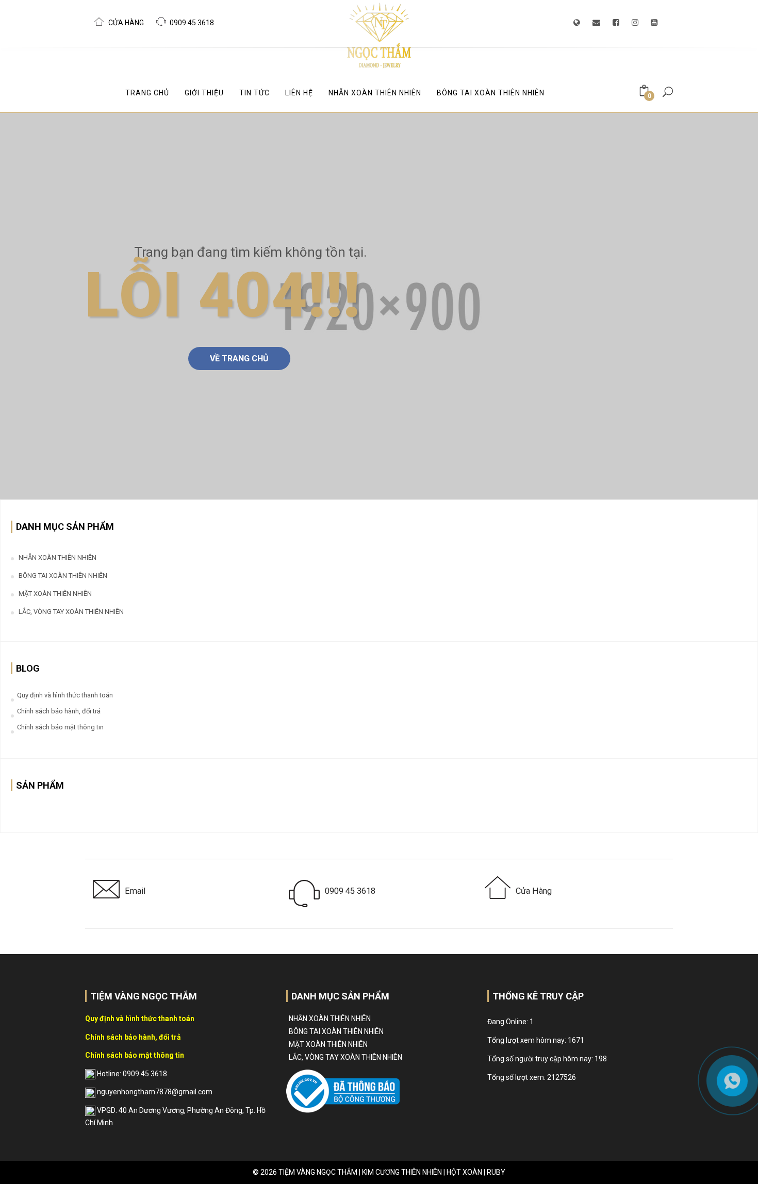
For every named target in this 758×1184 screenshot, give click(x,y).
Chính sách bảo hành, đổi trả (59, 711)
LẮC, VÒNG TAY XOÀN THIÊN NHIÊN (71, 611)
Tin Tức (254, 93)
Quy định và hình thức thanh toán (65, 695)
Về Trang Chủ (239, 358)
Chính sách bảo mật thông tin (60, 727)
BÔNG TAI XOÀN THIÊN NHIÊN (491, 93)
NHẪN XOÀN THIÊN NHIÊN (374, 93)
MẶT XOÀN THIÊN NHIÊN (55, 593)
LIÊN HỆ (299, 93)
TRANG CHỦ (147, 93)
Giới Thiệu (204, 93)
